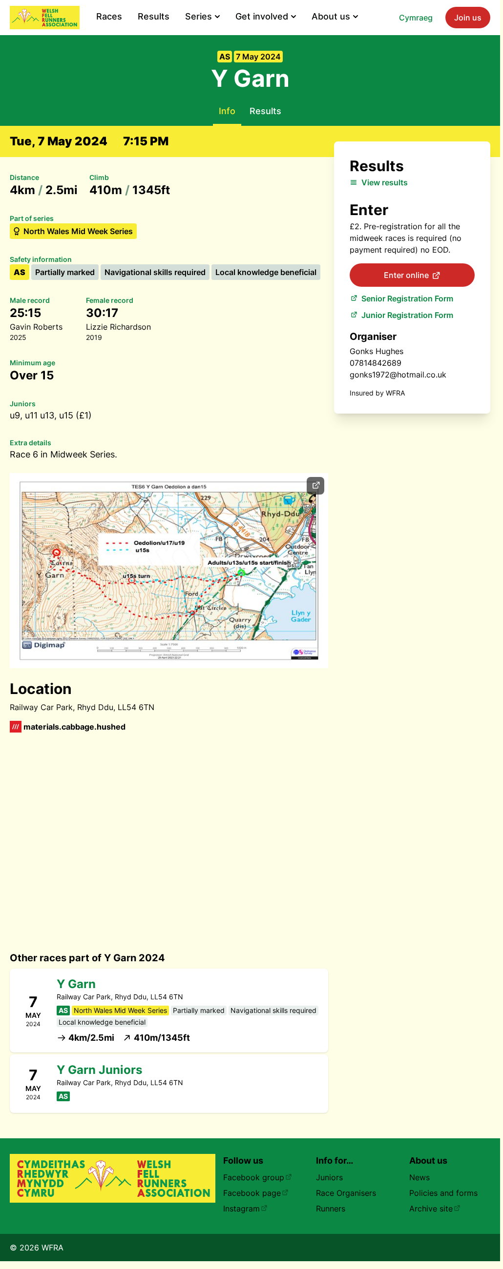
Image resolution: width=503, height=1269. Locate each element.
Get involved (261, 16)
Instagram (241, 1208)
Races (109, 16)
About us (331, 16)
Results (153, 16)
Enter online (406, 275)
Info (227, 111)
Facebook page (252, 1193)
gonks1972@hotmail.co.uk (398, 374)
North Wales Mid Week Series (78, 231)
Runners (330, 1208)
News (419, 1177)
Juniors (329, 1177)
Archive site (431, 1208)
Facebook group (253, 1177)
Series (198, 16)
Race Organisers (346, 1193)
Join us (468, 17)
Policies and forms (443, 1193)
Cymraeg (416, 17)
